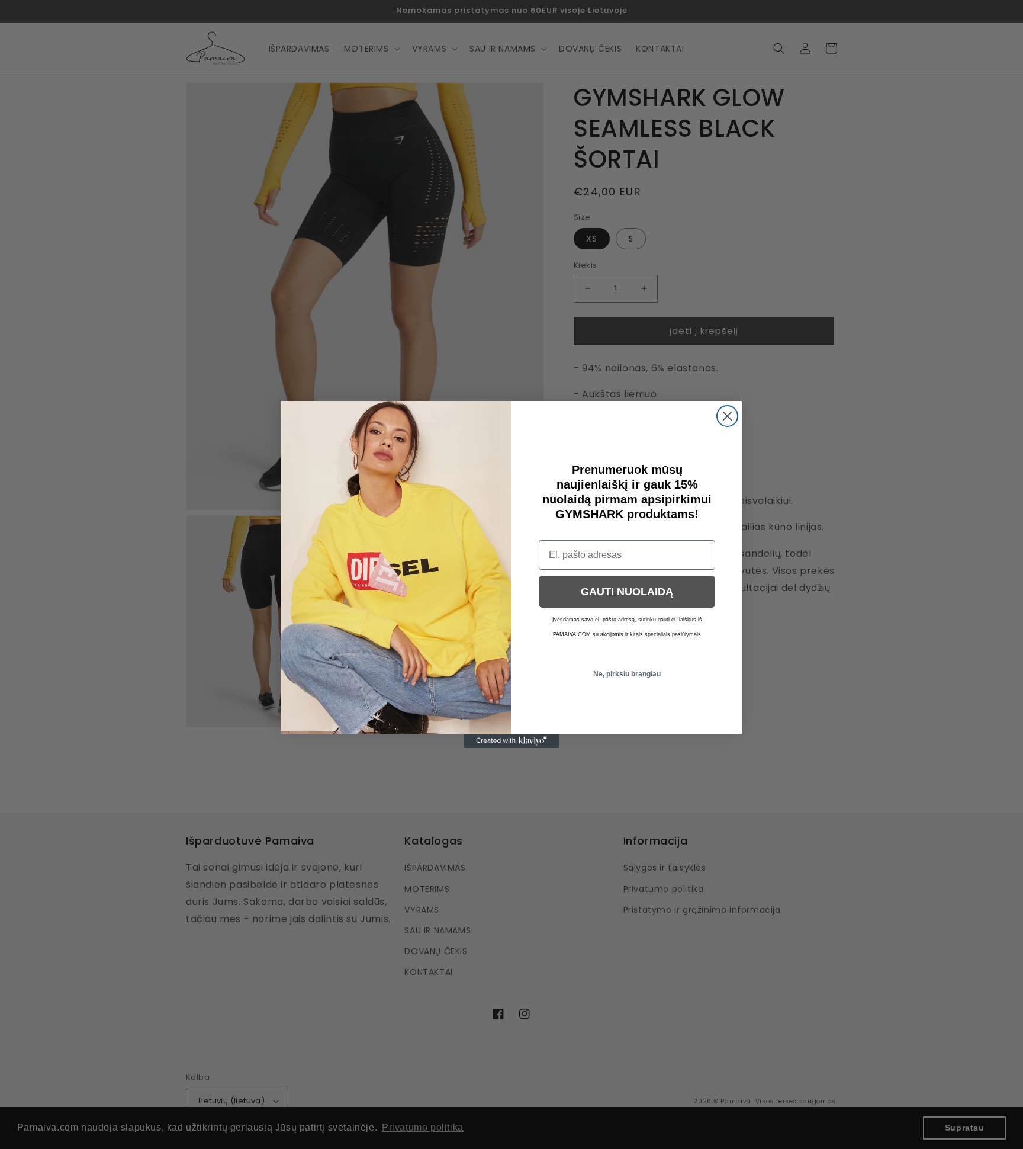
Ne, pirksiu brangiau (627, 674)
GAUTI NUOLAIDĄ (627, 592)
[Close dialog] (727, 416)
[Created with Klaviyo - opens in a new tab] (511, 741)
